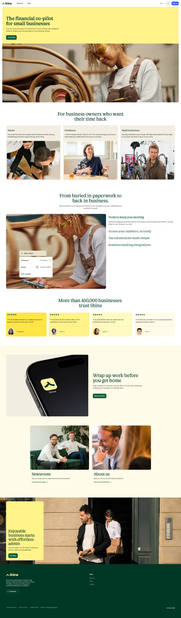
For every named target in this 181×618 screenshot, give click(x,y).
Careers (91, 584)
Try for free (11, 37)
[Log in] (168, 3)
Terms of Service (11, 607)
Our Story (13, 556)
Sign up (175, 3)
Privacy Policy (23, 607)
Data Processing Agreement (49, 607)
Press (91, 581)
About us (92, 578)
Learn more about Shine (101, 482)
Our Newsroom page (39, 482)
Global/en (13, 591)
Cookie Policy (34, 607)
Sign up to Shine (99, 396)
